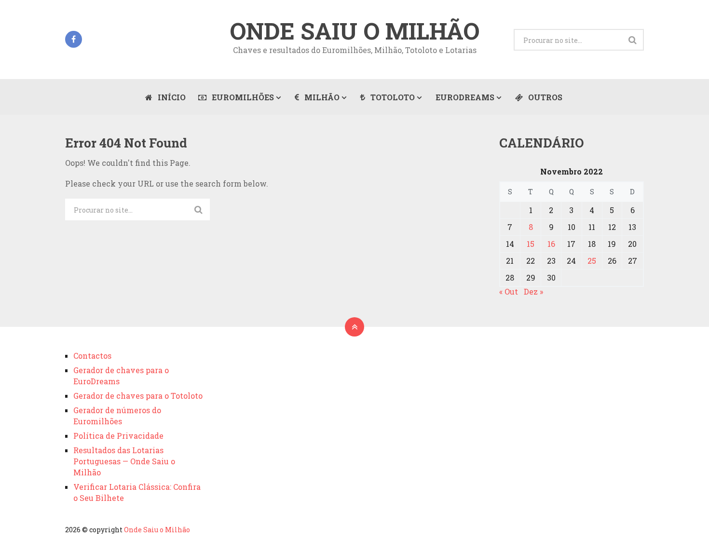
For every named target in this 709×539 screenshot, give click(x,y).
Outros (544, 97)
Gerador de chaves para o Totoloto (138, 396)
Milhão (321, 97)
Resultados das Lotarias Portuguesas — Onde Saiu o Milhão (124, 461)
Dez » (533, 291)
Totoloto (391, 97)
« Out (508, 291)
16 (551, 244)
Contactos (92, 355)
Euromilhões (242, 97)
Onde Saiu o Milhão (354, 30)
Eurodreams (465, 97)
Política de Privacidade (118, 436)
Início (171, 97)
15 (530, 244)
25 (591, 261)
